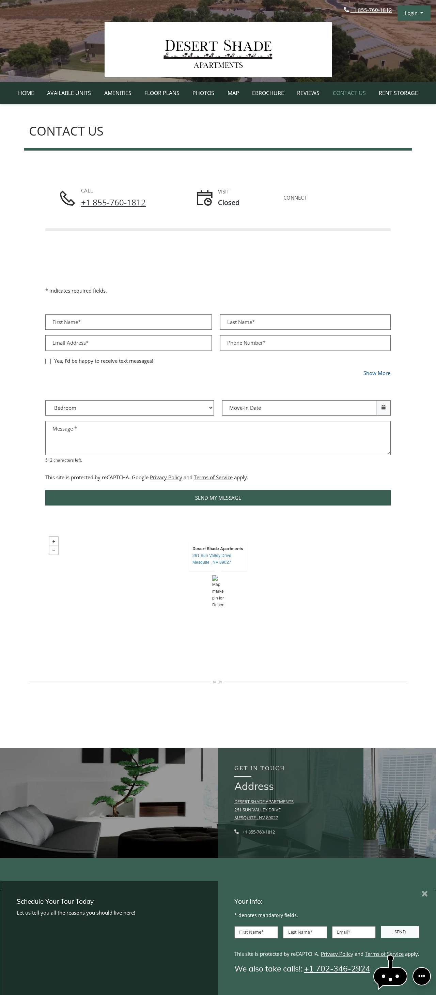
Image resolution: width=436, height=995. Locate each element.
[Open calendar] (383, 408)
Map (233, 93)
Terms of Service (213, 477)
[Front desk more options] (421, 976)
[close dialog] (425, 893)
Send (400, 932)
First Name (251, 932)
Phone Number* (246, 342)
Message (64, 428)
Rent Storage (398, 93)
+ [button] (53, 541)
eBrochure (268, 93)
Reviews (308, 93)
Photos (203, 93)
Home (26, 93)
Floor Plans (162, 93)
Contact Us (349, 93)
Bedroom (127, 403)
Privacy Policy (166, 477)
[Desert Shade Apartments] (218, 590)
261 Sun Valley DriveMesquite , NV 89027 (211, 558)
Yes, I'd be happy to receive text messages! (103, 360)
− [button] (53, 550)
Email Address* (70, 342)
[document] (218, 591)
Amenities (117, 93)
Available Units (69, 93)
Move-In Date (245, 407)
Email (343, 932)
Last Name (300, 932)
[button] (414, 13)
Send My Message (218, 497)
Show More (377, 372)
